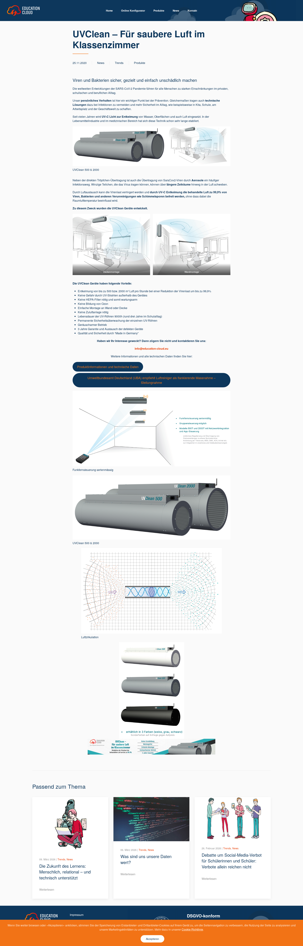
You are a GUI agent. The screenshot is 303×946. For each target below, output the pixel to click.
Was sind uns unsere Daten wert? (145, 859)
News (176, 10)
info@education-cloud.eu (151, 349)
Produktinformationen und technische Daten (108, 366)
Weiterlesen (46, 889)
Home (109, 10)
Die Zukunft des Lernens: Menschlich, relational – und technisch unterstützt (65, 872)
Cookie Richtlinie (192, 929)
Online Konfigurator (133, 10)
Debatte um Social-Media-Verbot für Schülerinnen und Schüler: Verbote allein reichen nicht (232, 861)
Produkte (158, 10)
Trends (119, 63)
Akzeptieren (152, 939)
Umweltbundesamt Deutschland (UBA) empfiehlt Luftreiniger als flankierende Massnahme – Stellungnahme (151, 380)
